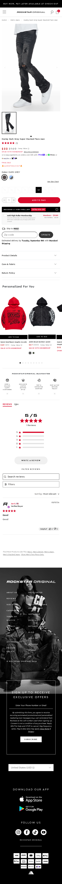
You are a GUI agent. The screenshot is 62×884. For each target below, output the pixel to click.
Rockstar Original (31, 840)
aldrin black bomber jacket (39, 342)
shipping (33, 620)
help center (35, 592)
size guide (13, 604)
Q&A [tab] (16, 404)
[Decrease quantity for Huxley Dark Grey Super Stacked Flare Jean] (4, 200)
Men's (29, 552)
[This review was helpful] (50, 529)
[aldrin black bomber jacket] (42, 313)
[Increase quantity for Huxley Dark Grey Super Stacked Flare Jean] (14, 200)
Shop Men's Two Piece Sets (32, 554)
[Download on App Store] (31, 799)
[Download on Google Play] (31, 809)
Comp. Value (22, 148)
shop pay (33, 638)
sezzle (32, 650)
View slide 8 (39, 363)
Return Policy (8, 273)
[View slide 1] (31, 123)
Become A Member (31, 152)
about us (12, 592)
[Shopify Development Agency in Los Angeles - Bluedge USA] (31, 872)
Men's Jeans (15, 20)
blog (31, 632)
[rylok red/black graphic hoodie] (14, 314)
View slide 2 (22, 363)
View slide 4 (28, 363)
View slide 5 (31, 363)
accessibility (14, 642)
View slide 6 (33, 363)
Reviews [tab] (7, 404)
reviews (11, 598)
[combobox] (47, 494)
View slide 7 (36, 363)
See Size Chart (53, 181)
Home (4, 20)
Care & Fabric (8, 264)
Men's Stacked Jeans (11, 554)
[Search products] (52, 12)
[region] (31, 433)
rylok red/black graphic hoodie (14, 342)
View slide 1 (31, 136)
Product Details (9, 255)
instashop (34, 614)
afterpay (33, 644)
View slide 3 (25, 363)
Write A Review (31, 460)
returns (33, 626)
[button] (57, 12)
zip (30, 656)
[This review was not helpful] (55, 529)
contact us (35, 598)
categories (13, 610)
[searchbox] (33, 477)
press (10, 636)
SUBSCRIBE (31, 739)
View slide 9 (41, 363)
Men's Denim (38, 552)
